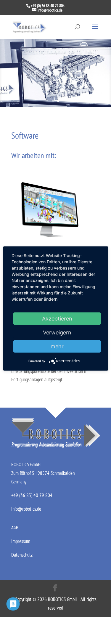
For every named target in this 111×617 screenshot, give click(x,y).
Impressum (20, 541)
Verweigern (57, 332)
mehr (57, 346)
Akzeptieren (57, 318)
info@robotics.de (26, 509)
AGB (14, 527)
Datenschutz (22, 555)
